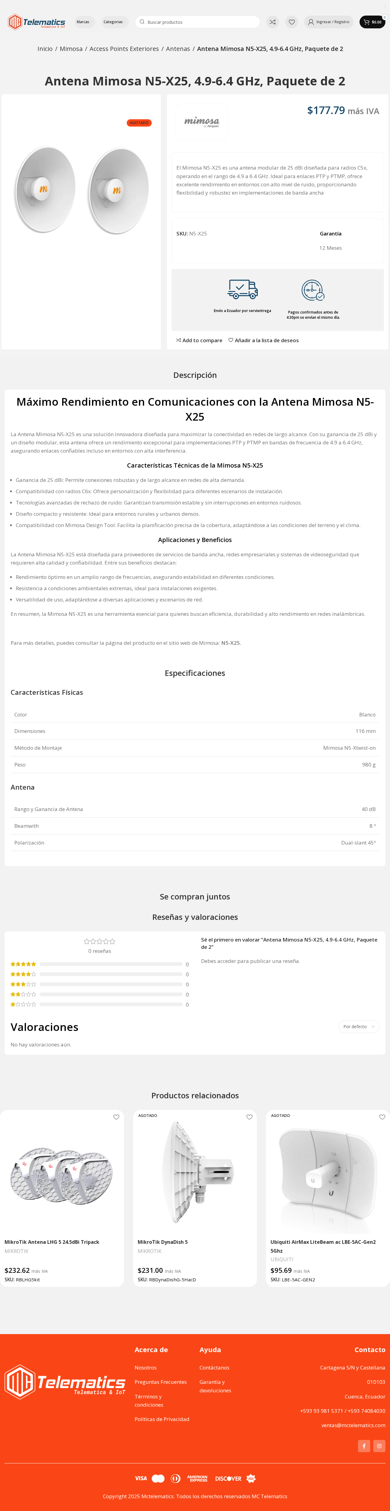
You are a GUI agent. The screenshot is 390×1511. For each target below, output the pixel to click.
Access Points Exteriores (124, 49)
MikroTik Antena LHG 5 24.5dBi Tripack (52, 1242)
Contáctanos (214, 1367)
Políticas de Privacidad (162, 1419)
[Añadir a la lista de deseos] (116, 1117)
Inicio (45, 49)
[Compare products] (272, 22)
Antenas (178, 49)
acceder (226, 960)
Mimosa (71, 49)
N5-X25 (230, 642)
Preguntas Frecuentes (161, 1381)
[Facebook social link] (364, 1446)
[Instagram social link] (379, 1446)
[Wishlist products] (291, 22)
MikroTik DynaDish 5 (163, 1242)
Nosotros (146, 1367)
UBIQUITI (282, 1259)
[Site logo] (37, 21)
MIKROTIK (16, 1251)
